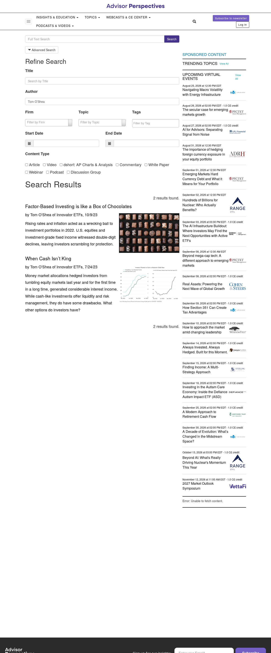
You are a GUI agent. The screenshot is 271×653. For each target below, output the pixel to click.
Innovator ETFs (70, 214)
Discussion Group (85, 172)
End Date (113, 133)
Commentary (130, 164)
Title (29, 70)
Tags (136, 112)
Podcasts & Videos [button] (54, 26)
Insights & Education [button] (56, 17)
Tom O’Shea (40, 214)
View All (224, 63)
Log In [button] (242, 24)
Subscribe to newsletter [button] (231, 18)
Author (31, 91)
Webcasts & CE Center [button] (127, 17)
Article (34, 164)
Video (51, 164)
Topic (83, 112)
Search (172, 39)
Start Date (34, 133)
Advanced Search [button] (43, 50)
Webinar (35, 172)
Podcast (56, 172)
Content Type (37, 153)
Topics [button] (91, 17)
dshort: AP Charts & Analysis (87, 164)
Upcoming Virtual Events (201, 76)
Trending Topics (200, 63)
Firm (29, 112)
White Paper (158, 164)
